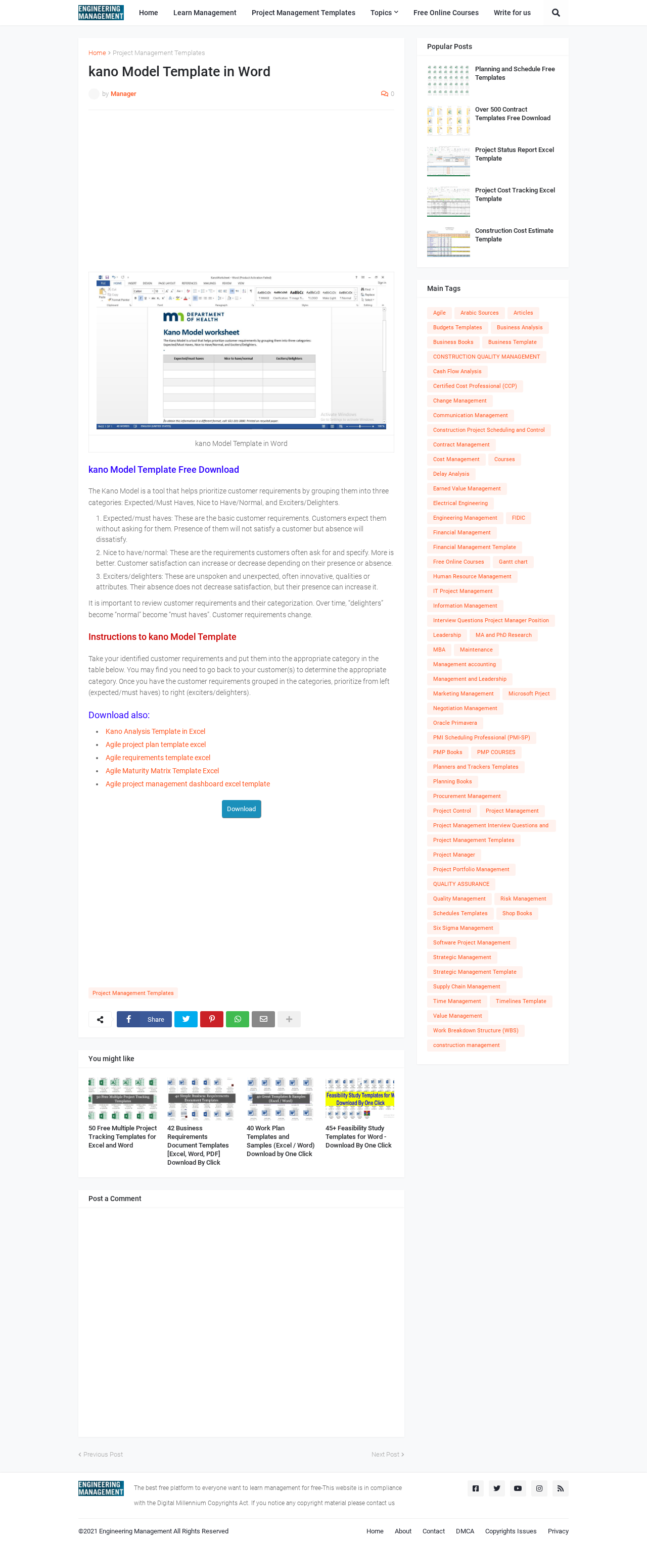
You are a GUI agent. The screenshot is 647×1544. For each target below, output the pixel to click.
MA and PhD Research (504, 635)
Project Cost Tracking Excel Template (515, 194)
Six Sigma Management (463, 928)
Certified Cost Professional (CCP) (475, 386)
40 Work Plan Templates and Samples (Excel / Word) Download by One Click (281, 1141)
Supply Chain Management (466, 986)
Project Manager (454, 855)
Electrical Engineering (460, 503)
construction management (466, 1045)
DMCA (465, 1531)
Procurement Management (467, 796)
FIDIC (518, 518)
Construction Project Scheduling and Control (489, 430)
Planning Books (452, 781)
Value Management (457, 1016)
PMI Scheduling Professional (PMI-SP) (481, 737)
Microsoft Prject (529, 693)
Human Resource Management (472, 576)
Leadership (447, 635)
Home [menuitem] (148, 13)
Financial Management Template (474, 547)
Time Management (457, 1001)
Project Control (452, 811)
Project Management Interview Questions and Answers (490, 827)
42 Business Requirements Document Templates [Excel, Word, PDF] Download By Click (198, 1145)
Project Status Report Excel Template (514, 154)
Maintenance (476, 649)
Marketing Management (463, 693)
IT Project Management (463, 591)
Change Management (460, 400)
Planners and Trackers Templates (476, 767)
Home (97, 53)
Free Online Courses (458, 562)
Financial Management (462, 532)
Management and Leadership (469, 679)
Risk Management (523, 898)
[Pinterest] (211, 1019)
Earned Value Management (467, 488)
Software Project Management (472, 942)
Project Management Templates (159, 53)
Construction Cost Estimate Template (514, 235)
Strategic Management (462, 957)
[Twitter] (186, 1019)
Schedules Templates (460, 913)
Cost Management (456, 459)
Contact (434, 1531)
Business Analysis (520, 327)
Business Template (512, 342)
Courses (504, 459)
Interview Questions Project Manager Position (491, 620)
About (403, 1531)
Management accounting (464, 664)
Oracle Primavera (455, 723)
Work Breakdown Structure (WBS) (476, 1030)
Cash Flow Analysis (457, 371)
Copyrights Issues (511, 1531)
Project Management (512, 811)
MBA (439, 649)
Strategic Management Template (475, 972)
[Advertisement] (241, 191)
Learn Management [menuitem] (205, 13)
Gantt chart (513, 562)
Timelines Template (521, 1001)
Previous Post (103, 1454)
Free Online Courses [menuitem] (446, 13)
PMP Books (448, 752)
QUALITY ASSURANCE (461, 884)
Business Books (453, 342)
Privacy (558, 1531)
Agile (439, 313)
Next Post (385, 1454)
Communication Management (470, 415)
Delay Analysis (451, 474)
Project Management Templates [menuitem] (303, 13)
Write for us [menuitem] (512, 13)
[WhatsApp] (237, 1019)
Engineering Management (465, 518)
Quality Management (459, 898)
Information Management (465, 606)
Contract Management (461, 444)
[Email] (263, 1019)
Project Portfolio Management (471, 869)
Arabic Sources (479, 313)
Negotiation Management (465, 708)
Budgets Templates (457, 327)
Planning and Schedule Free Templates (515, 73)
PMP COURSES (496, 752)
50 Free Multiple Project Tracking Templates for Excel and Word (122, 1136)
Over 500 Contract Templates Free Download (512, 114)
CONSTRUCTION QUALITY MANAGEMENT (486, 357)
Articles (523, 313)
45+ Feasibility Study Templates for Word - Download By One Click (359, 1136)
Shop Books (517, 913)
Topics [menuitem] (381, 13)
